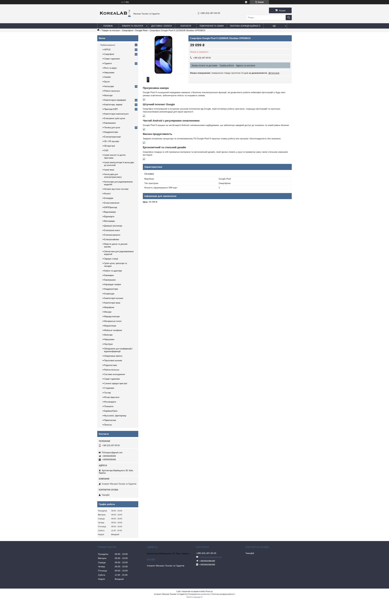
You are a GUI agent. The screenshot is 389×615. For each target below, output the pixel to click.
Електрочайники (111, 239)
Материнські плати (112, 321)
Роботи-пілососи (111, 370)
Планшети (108, 406)
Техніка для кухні (112, 127)
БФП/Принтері (110, 207)
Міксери (107, 312)
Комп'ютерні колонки (113, 298)
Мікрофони (109, 307)
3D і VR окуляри (111, 141)
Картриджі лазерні (112, 284)
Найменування (107, 45)
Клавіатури (109, 294)
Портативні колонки (113, 360)
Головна (108, 26)
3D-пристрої (109, 146)
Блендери (108, 198)
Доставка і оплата (161, 26)
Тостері (107, 393)
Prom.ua (209, 591)
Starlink (107, 77)
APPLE (107, 49)
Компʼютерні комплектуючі (116, 114)
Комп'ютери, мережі (113, 104)
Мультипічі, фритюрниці (115, 416)
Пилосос (108, 425)
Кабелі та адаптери (113, 271)
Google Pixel (141, 30)
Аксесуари (109, 86)
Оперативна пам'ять (113, 356)
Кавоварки (109, 275)
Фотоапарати (110, 402)
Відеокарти (109, 216)
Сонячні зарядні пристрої (115, 383)
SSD (106, 150)
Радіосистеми (110, 365)
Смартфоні (127, 30)
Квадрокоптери (111, 132)
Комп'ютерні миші (112, 303)
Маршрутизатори (112, 316)
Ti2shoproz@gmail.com (112, 452)
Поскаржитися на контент (199, 594)
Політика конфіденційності (245, 26)
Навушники (109, 72)
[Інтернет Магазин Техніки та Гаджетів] (114, 20)
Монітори (108, 95)
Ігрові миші (109, 170)
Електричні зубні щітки (114, 118)
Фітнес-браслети (111, 397)
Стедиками (109, 388)
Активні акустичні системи (116, 189)
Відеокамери (110, 212)
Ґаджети (108, 63)
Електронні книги (112, 230)
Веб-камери (109, 221)
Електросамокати (112, 235)
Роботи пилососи (112, 91)
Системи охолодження (114, 374)
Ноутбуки (108, 344)
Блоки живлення (111, 203)
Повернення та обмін (212, 26)
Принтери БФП (111, 109)
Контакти (186, 26)
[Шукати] (289, 17)
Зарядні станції (111, 259)
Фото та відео (110, 68)
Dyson (107, 82)
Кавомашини (110, 123)
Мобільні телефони (113, 330)
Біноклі (107, 193)
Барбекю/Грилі (110, 411)
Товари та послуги (132, 26)
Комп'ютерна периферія (115, 100)
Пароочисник (110, 420)
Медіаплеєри (110, 326)
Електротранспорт (112, 137)
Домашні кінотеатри (113, 226)
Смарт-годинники (112, 59)
